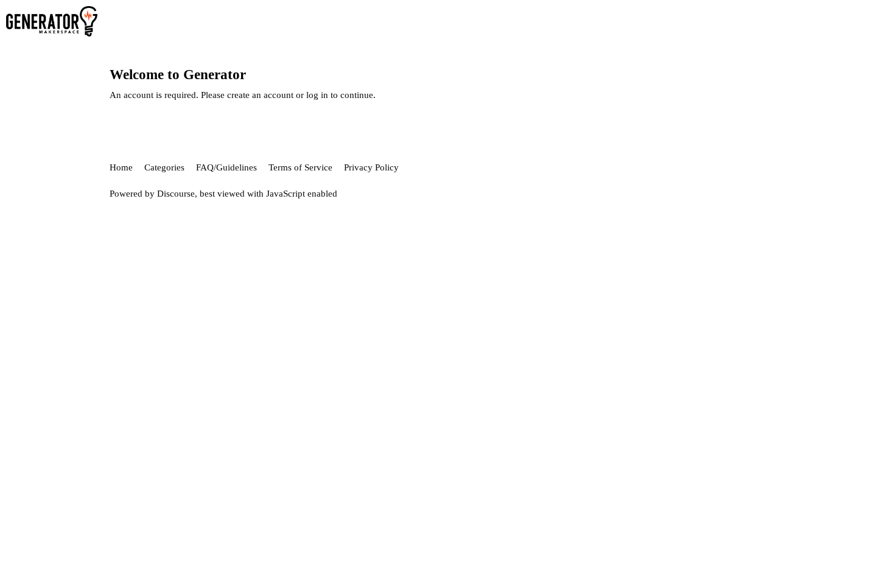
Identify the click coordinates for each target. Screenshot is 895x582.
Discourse (176, 193)
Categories (164, 167)
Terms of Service (300, 167)
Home (121, 167)
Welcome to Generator (178, 74)
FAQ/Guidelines (226, 167)
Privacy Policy (371, 167)
